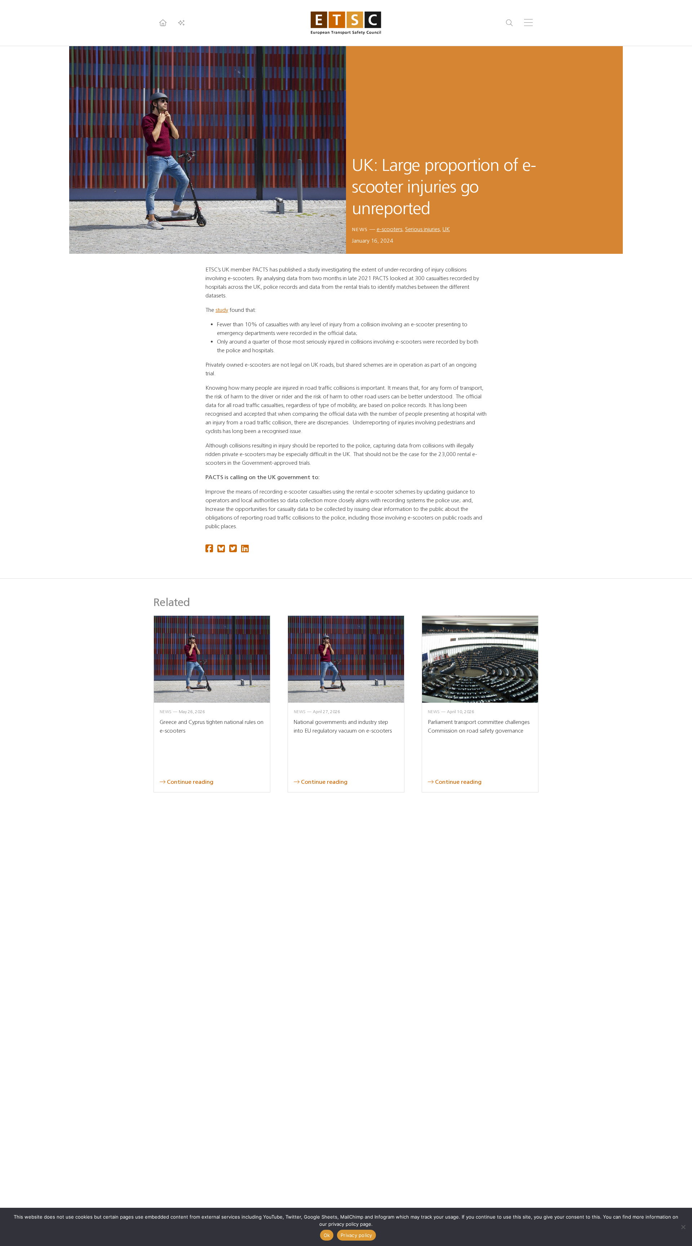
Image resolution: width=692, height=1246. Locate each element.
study (222, 309)
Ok (327, 1235)
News (360, 229)
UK (446, 229)
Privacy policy (356, 1235)
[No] (683, 1226)
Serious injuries (422, 229)
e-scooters (389, 229)
